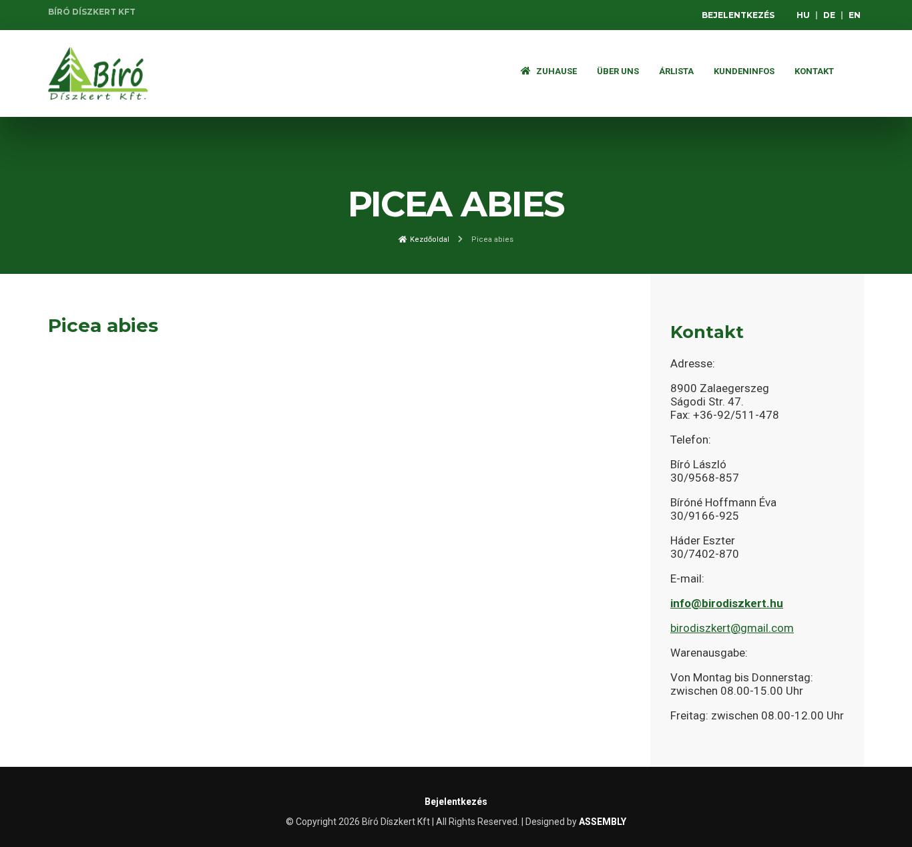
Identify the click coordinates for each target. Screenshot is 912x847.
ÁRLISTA (676, 71)
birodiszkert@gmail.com (732, 628)
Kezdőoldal (428, 239)
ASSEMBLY (602, 821)
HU (803, 15)
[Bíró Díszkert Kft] (98, 73)
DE (829, 15)
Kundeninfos (744, 71)
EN (855, 15)
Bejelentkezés (738, 15)
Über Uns (618, 71)
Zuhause (555, 71)
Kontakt (814, 71)
